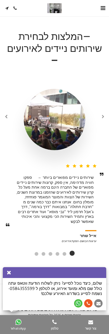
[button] (103, 8)
